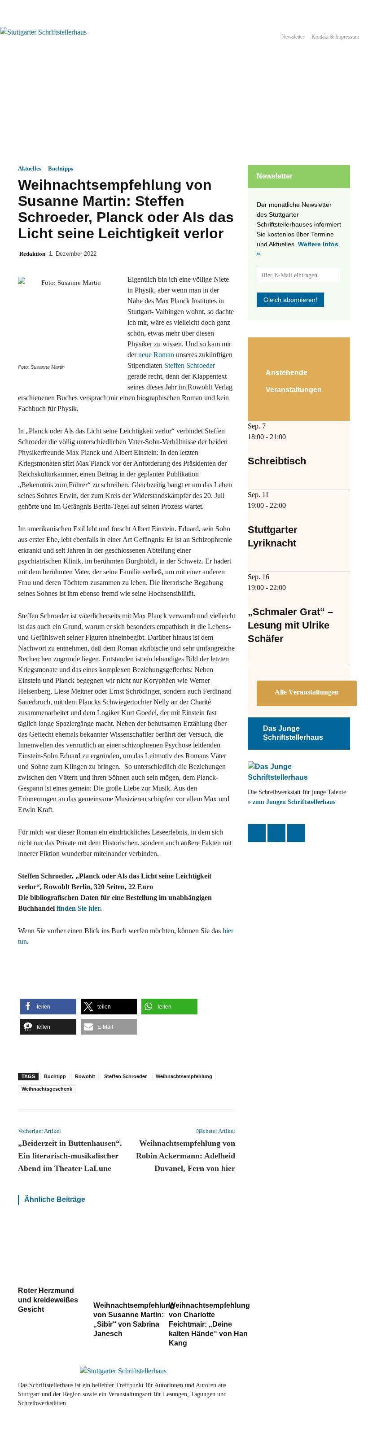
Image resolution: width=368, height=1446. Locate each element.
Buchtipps (60, 168)
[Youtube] (328, 1390)
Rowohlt (85, 1076)
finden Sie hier (78, 908)
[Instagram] (276, 833)
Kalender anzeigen (307, 693)
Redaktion (32, 253)
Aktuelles (29, 168)
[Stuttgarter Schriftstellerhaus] (123, 1371)
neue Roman (155, 354)
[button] (48, 1006)
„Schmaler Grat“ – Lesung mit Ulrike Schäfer (290, 625)
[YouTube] (296, 833)
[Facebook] (257, 833)
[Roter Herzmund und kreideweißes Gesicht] (51, 1250)
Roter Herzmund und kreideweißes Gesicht (48, 1300)
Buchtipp (55, 1076)
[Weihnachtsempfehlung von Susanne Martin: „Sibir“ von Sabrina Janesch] (134, 1257)
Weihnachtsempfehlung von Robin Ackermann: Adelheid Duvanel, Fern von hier (185, 1156)
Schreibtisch (277, 461)
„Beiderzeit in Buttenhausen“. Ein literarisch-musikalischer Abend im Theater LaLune (70, 1156)
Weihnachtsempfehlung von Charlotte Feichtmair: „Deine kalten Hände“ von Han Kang (209, 1324)
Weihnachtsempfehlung (184, 1076)
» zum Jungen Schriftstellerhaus (291, 802)
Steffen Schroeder (189, 365)
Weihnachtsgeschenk (47, 1089)
